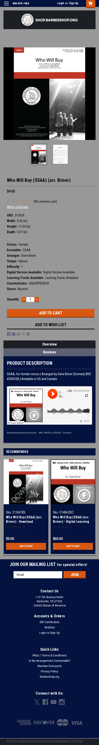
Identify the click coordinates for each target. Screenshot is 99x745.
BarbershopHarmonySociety (22, 432)
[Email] (13, 334)
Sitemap (77, 741)
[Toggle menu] (6, 6)
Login (60, 3)
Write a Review (17, 207)
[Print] (18, 334)
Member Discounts (50, 666)
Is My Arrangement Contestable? (49, 660)
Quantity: (13, 299)
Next (92, 93)
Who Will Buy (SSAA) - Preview (55, 432)
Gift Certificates (49, 622)
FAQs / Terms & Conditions (49, 655)
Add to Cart (26, 546)
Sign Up (73, 3)
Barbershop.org (49, 676)
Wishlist (49, 627)
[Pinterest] (28, 334)
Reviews (49, 352)
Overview (49, 344)
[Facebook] (9, 334)
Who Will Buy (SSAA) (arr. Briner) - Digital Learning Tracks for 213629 (71, 521)
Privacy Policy (49, 671)
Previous (6, 93)
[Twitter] (23, 334)
